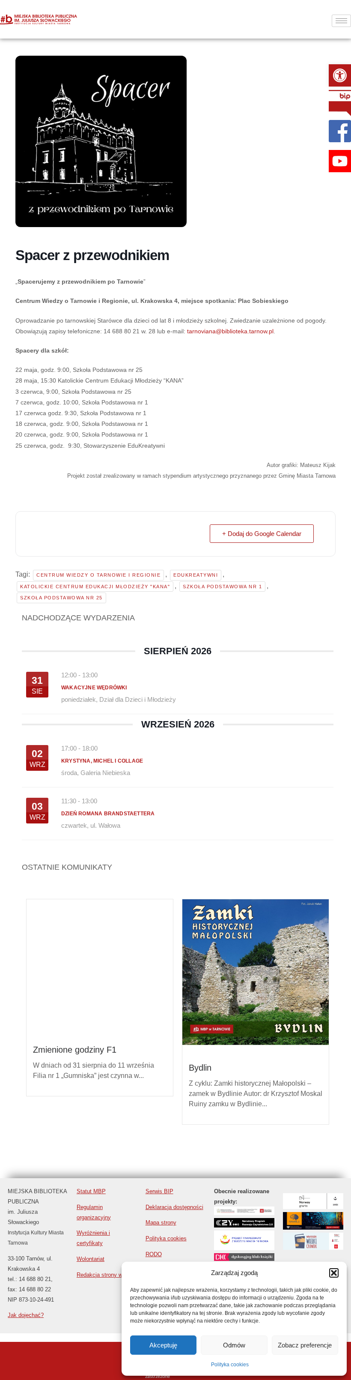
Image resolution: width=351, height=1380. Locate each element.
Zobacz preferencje (305, 1345)
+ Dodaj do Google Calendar (261, 533)
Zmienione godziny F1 (74, 1016)
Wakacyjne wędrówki (94, 688)
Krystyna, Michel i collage (102, 761)
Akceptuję (163, 1345)
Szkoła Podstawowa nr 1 (222, 586)
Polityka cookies (230, 1365)
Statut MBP (91, 1191)
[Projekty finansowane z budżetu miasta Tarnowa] (244, 1247)
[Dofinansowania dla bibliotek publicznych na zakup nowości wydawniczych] (244, 1225)
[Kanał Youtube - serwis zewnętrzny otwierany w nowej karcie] (340, 161)
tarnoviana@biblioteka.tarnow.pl (230, 331)
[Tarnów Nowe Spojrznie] (313, 1206)
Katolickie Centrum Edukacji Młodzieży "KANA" (95, 586)
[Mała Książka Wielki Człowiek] (313, 1247)
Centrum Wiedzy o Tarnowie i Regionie (98, 575)
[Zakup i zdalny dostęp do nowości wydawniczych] (244, 1212)
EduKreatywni (195, 575)
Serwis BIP (159, 1191)
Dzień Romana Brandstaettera (108, 814)
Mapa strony (161, 1222)
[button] (340, 75)
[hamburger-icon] (341, 21)
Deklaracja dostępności (174, 1207)
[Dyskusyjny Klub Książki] (244, 1258)
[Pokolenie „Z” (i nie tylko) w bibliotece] (313, 1227)
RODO (154, 1254)
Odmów (234, 1345)
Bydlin (200, 1067)
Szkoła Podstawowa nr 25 (61, 597)
